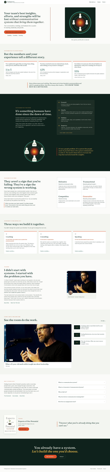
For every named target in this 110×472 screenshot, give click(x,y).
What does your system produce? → (15, 32)
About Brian (6, 302)
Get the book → (24, 429)
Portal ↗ (104, 2)
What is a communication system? (81, 382)
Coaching (21, 35)
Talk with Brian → (50, 456)
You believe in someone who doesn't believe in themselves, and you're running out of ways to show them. (88, 65)
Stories (99, 2)
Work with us (92, 2)
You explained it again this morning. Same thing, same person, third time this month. (20, 64)
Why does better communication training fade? (81, 396)
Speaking (9, 35)
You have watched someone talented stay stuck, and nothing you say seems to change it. (54, 64)
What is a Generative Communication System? (81, 387)
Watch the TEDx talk (15, 302)
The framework (7, 396)
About (104, 468)
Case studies (15, 396)
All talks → (103, 320)
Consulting (15, 35)
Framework (99, 468)
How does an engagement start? (81, 401)
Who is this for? (81, 392)
